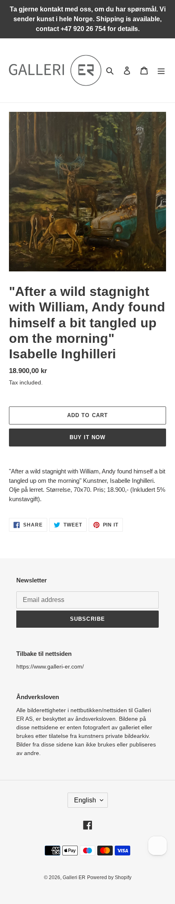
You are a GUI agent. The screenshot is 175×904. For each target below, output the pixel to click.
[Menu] (161, 70)
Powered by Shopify (109, 877)
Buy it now (87, 437)
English (85, 800)
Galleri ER (74, 877)
